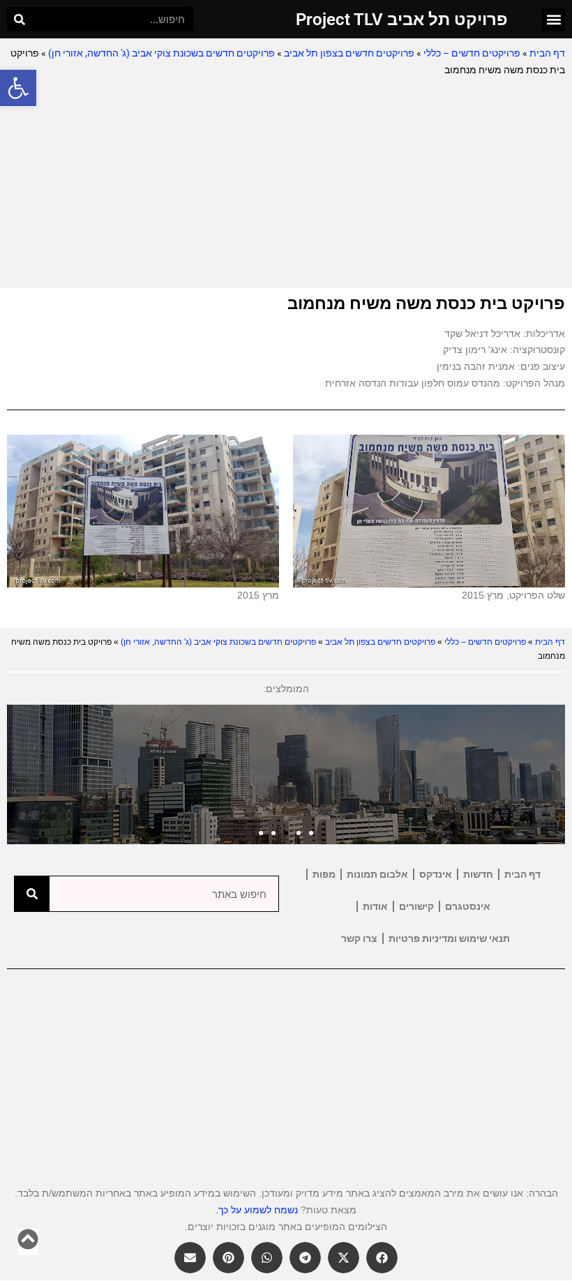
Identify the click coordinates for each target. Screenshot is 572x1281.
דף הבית (547, 53)
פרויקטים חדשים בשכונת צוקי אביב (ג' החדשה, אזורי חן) (161, 53)
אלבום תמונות (377, 874)
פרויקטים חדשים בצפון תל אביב (349, 53)
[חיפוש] (19, 19)
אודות (375, 906)
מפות (324, 874)
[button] (18, 88)
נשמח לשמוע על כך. (257, 1209)
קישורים (416, 906)
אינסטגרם (467, 906)
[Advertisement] (286, 183)
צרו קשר (359, 938)
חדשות (478, 874)
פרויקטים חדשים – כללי (471, 53)
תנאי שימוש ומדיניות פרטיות (449, 938)
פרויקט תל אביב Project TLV (402, 19)
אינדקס (435, 874)
